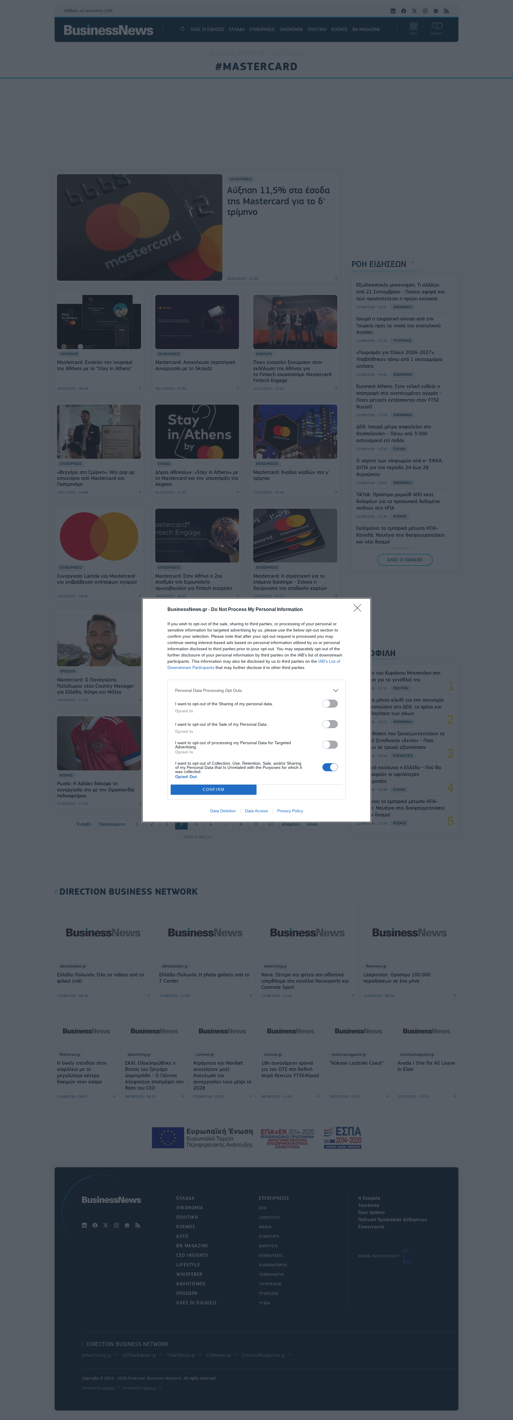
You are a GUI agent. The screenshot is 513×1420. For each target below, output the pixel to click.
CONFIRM (214, 789)
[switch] (330, 704)
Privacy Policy (290, 810)
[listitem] (256, 690)
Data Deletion (223, 810)
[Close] (359, 609)
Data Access (256, 810)
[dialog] (256, 710)
